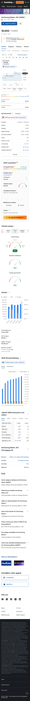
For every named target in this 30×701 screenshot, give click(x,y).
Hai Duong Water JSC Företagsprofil (10, 449)
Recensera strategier (11, 41)
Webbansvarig (5, 615)
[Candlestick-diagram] (3, 55)
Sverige (20, 6)
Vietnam (26, 467)
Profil (9, 50)
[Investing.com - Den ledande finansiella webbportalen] (9, 2)
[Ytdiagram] (5, 55)
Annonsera (19, 611)
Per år (3, 366)
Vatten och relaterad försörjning (19, 457)
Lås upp (18, 440)
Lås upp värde (23, 96)
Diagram (11, 46)
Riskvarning (4, 690)
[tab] (8, 231)
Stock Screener (11, 6)
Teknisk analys (7, 226)
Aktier (3, 6)
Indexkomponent (25, 50)
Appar (3, 608)
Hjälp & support (20, 615)
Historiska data (15, 50)
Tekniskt (26, 46)
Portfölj (3, 611)
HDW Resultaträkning (10, 358)
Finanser (19, 46)
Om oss (18, 608)
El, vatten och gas (23, 460)
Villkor (2, 679)
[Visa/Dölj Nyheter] (11, 55)
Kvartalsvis (10, 366)
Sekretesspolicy (5, 684)
